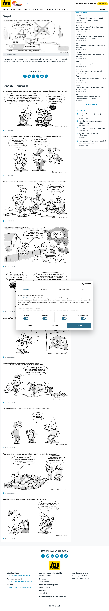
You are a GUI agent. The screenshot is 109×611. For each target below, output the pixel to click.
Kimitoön (79, 25)
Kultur (26, 9)
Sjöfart (12, 9)
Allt (41, 9)
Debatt (34, 9)
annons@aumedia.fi (25, 581)
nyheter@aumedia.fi (25, 587)
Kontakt (93, 4)
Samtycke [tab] (26, 289)
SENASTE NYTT (81, 13)
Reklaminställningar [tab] (64, 289)
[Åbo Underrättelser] (54, 565)
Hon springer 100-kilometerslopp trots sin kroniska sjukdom (93, 143)
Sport (19, 9)
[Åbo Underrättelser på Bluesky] (47, 556)
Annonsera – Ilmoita (82, 4)
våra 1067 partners (28, 298)
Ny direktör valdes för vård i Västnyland (89, 136)
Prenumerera (102, 3)
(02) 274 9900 (12, 576)
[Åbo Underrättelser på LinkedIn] (61, 556)
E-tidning (48, 9)
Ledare (78, 16)
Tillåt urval (54, 325)
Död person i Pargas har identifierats (92, 129)
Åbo (77, 43)
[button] (102, 9)
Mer (63, 9)
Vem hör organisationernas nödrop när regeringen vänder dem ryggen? (90, 20)
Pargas (78, 34)
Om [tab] (83, 289)
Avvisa (30, 325)
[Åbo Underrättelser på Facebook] (43, 556)
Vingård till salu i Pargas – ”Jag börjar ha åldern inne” (92, 116)
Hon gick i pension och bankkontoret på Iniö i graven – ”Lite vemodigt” (90, 38)
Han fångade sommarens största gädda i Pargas (91, 123)
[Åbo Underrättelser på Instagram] (52, 556)
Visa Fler (91, 104)
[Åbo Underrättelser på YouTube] (57, 556)
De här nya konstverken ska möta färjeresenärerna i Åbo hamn (88, 99)
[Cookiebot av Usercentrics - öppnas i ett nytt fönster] (83, 284)
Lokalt (4, 9)
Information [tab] (44, 289)
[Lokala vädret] (27, 3)
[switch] (44, 318)
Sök (58, 9)
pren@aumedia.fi (24, 576)
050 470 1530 (12, 587)
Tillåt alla (79, 325)
